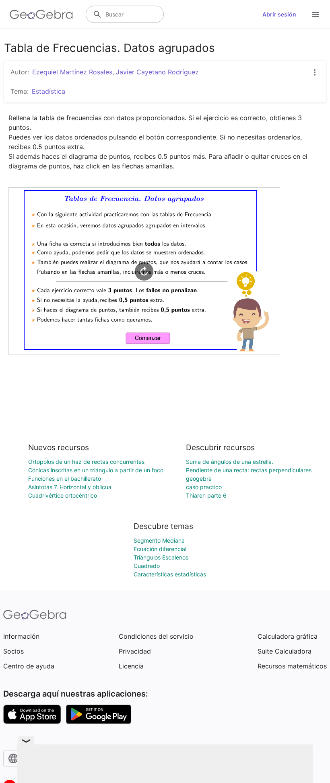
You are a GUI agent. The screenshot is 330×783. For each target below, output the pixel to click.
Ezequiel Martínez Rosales (72, 72)
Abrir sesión (279, 14)
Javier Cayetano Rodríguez (157, 72)
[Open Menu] (315, 14)
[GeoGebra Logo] (41, 14)
